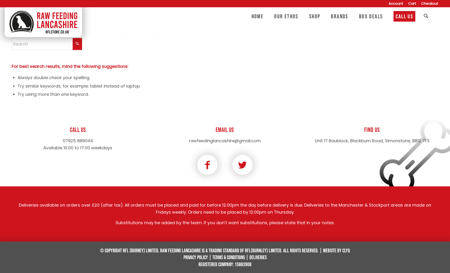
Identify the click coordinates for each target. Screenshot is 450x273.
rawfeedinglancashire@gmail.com (225, 141)
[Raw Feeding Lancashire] (43, 16)
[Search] (426, 16)
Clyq (346, 251)
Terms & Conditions (228, 257)
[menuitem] (396, 3)
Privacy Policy (196, 257)
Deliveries (258, 257)
